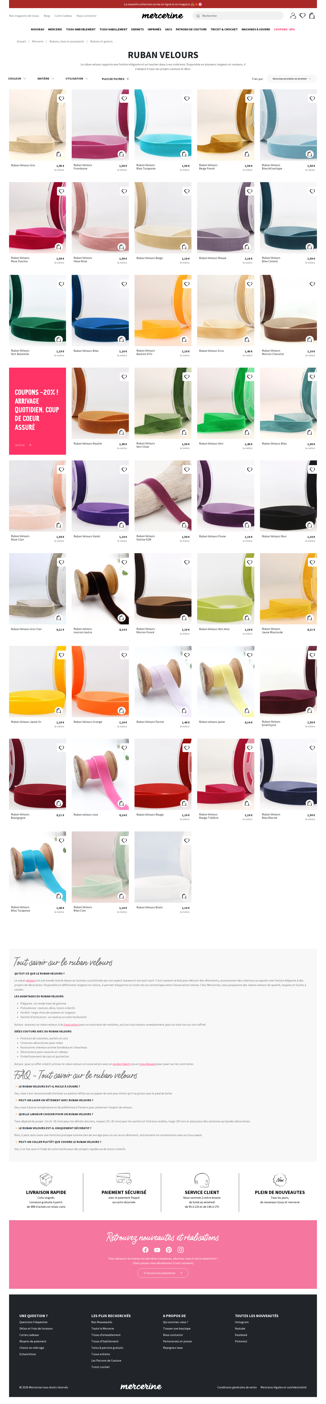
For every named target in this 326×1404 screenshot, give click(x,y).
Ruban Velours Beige (149, 258)
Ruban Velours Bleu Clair (83, 909)
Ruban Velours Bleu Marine (271, 816)
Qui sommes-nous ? (175, 1322)
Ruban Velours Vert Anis (214, 629)
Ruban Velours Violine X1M (145, 537)
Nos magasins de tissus (24, 16)
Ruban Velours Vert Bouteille (20, 352)
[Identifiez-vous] (293, 15)
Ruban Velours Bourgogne (20, 816)
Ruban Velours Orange (88, 722)
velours (30, 980)
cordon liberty (121, 1064)
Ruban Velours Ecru (211, 351)
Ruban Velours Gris (23, 165)
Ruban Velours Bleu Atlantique (272, 166)
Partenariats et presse (177, 1341)
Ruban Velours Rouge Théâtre (208, 816)
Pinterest (241, 1341)
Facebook (241, 1335)
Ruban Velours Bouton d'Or (145, 352)
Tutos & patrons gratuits (107, 1348)
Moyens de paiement (32, 1341)
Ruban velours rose (86, 814)
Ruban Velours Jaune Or (26, 722)
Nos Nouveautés (101, 1322)
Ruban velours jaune (212, 722)
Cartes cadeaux (29, 1335)
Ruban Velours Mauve (212, 258)
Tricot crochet (100, 1367)
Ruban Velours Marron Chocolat (273, 352)
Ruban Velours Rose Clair (20, 537)
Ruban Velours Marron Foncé (145, 630)
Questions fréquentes (33, 1322)
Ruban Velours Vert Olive (145, 445)
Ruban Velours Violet (87, 536)
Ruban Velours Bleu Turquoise (146, 166)
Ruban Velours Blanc (149, 907)
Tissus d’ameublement (106, 1335)
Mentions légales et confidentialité (284, 1387)
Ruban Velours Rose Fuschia (20, 259)
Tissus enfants (100, 1354)
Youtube (240, 1328)
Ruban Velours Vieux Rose (83, 259)
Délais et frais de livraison (36, 1328)
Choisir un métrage (31, 1348)
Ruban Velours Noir (274, 536)
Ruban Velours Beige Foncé (208, 166)
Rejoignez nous (173, 1348)
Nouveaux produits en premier (290, 78)
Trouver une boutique (177, 1328)
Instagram (242, 1322)
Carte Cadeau (63, 16)
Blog (47, 16)
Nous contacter (87, 16)
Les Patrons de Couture (106, 1360)
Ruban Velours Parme (150, 722)
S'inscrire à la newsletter (160, 1273)
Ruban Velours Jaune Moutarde (272, 630)
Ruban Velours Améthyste (271, 723)
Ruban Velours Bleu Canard (271, 259)
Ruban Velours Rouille (88, 443)
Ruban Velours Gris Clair (26, 629)
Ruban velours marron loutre (83, 630)
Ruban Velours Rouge (150, 814)
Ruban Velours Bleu (86, 351)
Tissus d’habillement (105, 1341)
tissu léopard (147, 1064)
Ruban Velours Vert (211, 443)
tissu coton (71, 1024)
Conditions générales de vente (237, 1387)
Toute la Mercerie (102, 1328)
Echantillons (27, 1354)
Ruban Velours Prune (212, 536)
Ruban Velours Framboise (83, 166)
